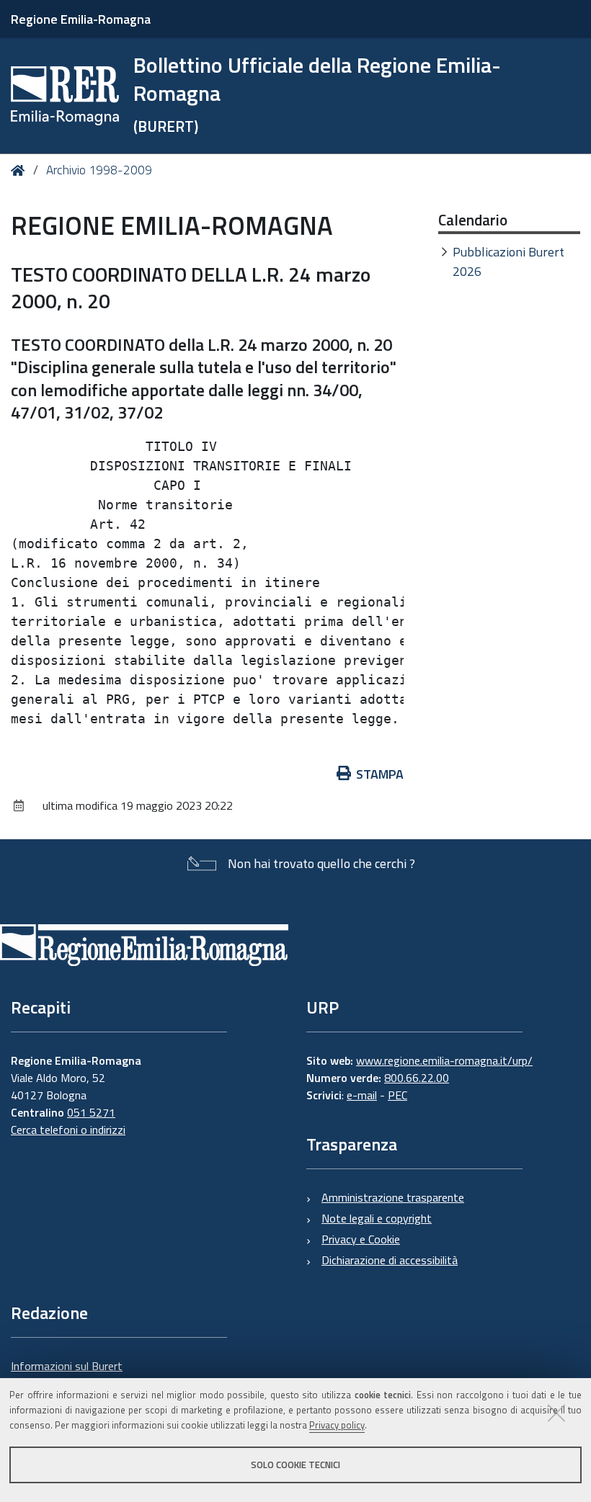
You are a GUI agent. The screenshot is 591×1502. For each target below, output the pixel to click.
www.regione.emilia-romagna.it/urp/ (444, 1060)
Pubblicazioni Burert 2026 (508, 261)
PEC (397, 1095)
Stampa (380, 774)
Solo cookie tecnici (295, 1464)
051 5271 (91, 1112)
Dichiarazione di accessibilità (389, 1260)
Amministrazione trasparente (392, 1197)
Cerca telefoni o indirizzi (68, 1129)
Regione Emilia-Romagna (81, 19)
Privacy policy (337, 1425)
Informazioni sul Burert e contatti (67, 1374)
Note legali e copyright (376, 1218)
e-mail (362, 1095)
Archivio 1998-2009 (99, 170)
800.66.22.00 (416, 1077)
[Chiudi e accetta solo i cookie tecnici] (556, 1412)
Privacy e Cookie (360, 1239)
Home (20, 170)
